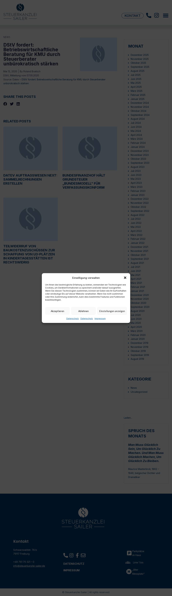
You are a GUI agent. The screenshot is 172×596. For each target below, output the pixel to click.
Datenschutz (72, 318)
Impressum (100, 318)
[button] (125, 277)
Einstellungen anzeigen (112, 311)
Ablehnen (83, 311)
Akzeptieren (57, 311)
